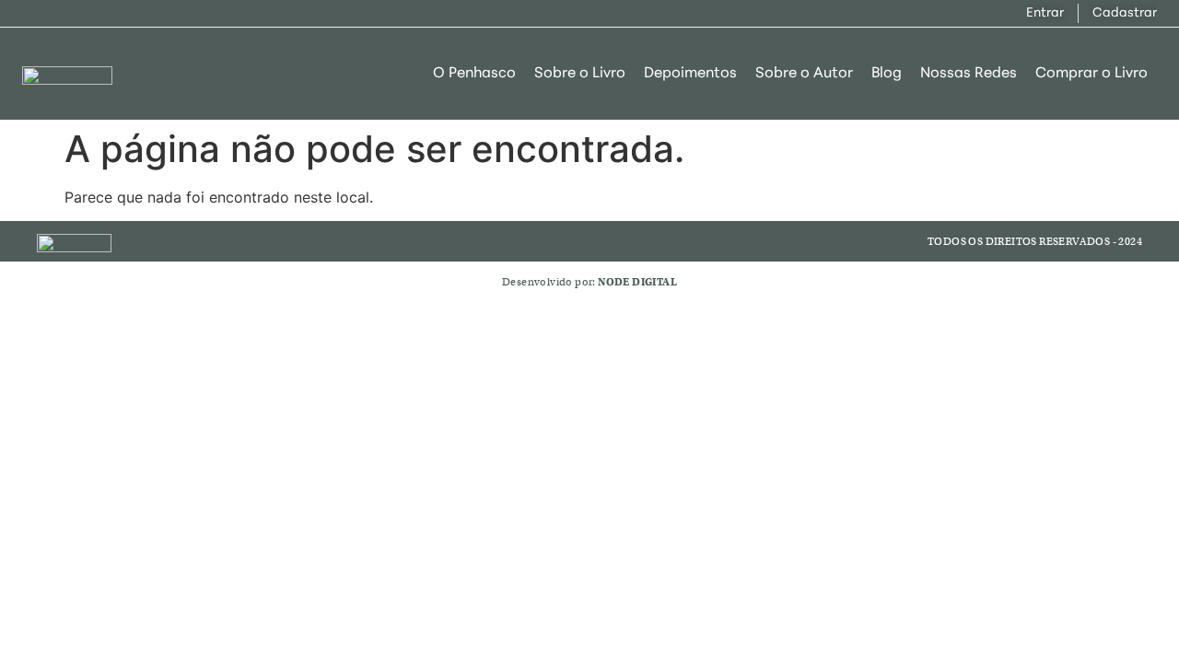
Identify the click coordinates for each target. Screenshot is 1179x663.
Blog (886, 73)
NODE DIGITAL (637, 281)
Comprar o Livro (1091, 73)
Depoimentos (690, 73)
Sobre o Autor (804, 73)
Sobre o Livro (579, 73)
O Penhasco (474, 73)
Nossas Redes (968, 73)
